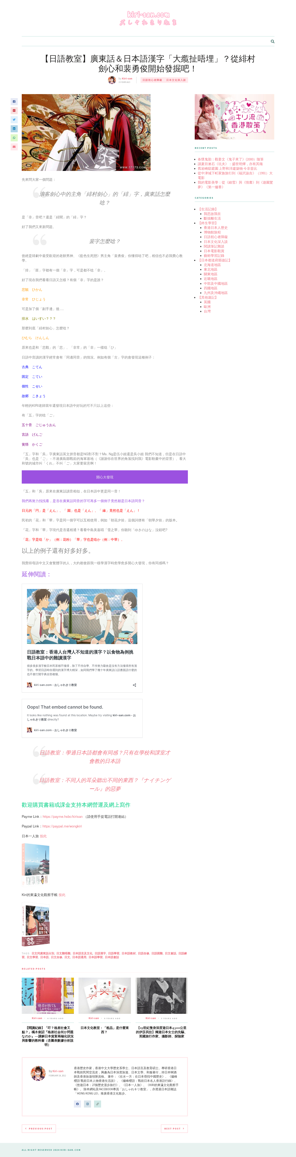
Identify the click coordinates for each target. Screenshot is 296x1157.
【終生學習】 (208, 223)
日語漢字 (100, 953)
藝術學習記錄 (214, 255)
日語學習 (113, 953)
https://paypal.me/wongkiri (62, 825)
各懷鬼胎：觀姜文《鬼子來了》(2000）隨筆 (231, 159)
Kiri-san (127, 78)
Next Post (172, 1128)
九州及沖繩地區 (216, 293)
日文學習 (32, 957)
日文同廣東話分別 (43, 953)
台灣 (207, 311)
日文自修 (56, 957)
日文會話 (170, 953)
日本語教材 (129, 953)
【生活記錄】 (208, 209)
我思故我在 (212, 214)
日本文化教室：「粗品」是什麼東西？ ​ (105, 1030)
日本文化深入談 (176, 79)
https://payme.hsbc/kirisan (63, 816)
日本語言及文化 (82, 953)
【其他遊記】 (208, 297)
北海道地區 (212, 265)
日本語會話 (112, 957)
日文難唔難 (63, 953)
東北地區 (210, 269)
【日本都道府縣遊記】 (215, 260)
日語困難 (157, 953)
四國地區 (210, 288)
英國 (207, 302)
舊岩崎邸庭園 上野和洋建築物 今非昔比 (227, 168)
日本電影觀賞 (214, 251)
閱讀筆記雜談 (214, 246)
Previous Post (41, 1128)
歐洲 (207, 306)
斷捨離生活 (212, 218)
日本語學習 (96, 957)
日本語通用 (79, 957)
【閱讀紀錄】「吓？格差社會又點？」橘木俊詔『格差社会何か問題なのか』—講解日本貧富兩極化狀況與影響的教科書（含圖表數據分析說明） (48, 1036)
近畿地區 (210, 278)
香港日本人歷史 (216, 227)
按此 (43, 835)
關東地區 (210, 274)
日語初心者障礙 (152, 79)
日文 (67, 957)
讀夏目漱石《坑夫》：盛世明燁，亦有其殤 (230, 164)
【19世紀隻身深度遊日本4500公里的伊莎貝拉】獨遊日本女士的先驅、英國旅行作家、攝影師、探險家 (161, 1032)
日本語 (44, 957)
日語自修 (143, 953)
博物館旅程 (212, 232)
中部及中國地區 (216, 283)
